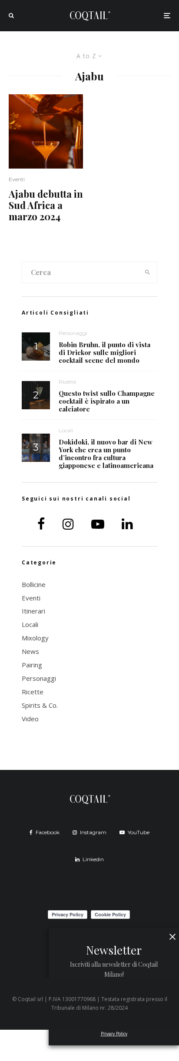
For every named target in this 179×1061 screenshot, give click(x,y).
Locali (66, 430)
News (30, 651)
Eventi (17, 179)
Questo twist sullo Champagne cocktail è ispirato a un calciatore (107, 401)
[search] (148, 272)
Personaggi (73, 333)
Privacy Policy (114, 1034)
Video (30, 718)
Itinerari (33, 611)
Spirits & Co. (40, 705)
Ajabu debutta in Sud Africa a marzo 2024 (46, 205)
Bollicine (34, 584)
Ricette (67, 381)
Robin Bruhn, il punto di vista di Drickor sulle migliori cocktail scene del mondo (104, 352)
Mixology (35, 637)
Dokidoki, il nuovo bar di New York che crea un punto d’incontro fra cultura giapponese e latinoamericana (106, 453)
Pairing (32, 664)
